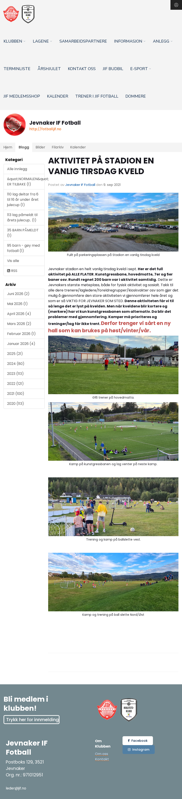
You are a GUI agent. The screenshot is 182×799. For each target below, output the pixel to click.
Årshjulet (49, 68)
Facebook (139, 740)
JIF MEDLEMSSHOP (22, 96)
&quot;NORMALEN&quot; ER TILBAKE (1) (26, 181)
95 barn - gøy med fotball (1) (23, 248)
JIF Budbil (113, 68)
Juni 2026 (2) (18, 293)
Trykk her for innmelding (32, 719)
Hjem (7, 147)
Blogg (24, 147)
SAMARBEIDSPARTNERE (83, 41)
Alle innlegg (17, 168)
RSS (13, 270)
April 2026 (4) (19, 313)
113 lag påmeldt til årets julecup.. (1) (22, 217)
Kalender (57, 96)
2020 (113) (15, 403)
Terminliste (17, 68)
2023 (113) (15, 373)
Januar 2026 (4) (21, 343)
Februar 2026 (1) (21, 333)
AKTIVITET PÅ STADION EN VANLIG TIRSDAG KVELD (101, 166)
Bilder (40, 147)
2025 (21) (15, 353)
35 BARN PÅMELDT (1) (23, 233)
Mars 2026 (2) (19, 323)
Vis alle (13, 260)
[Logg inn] (176, 5)
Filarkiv (58, 147)
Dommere (135, 96)
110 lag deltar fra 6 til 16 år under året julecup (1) (23, 199)
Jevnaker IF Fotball (80, 184)
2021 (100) (15, 393)
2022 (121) (15, 383)
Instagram (140, 749)
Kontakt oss (82, 68)
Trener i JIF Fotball (96, 96)
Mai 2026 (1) (17, 303)
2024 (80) (15, 363)
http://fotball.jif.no (45, 129)
